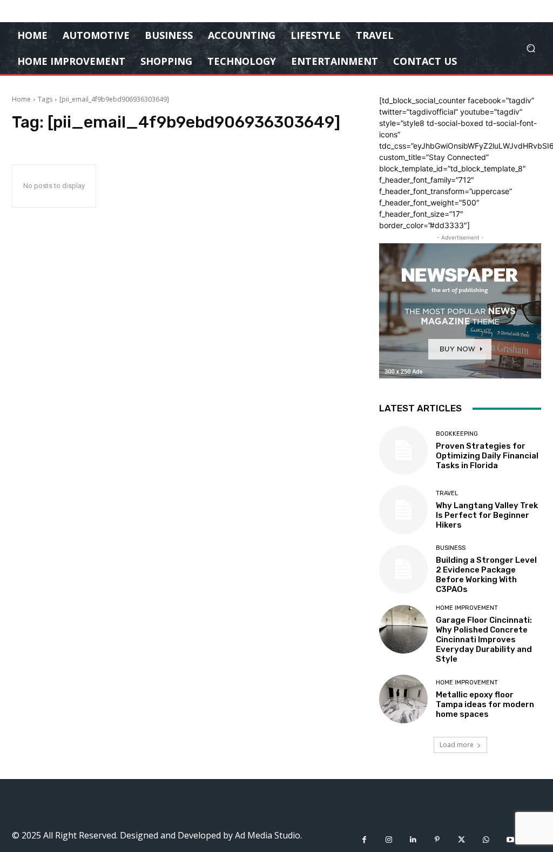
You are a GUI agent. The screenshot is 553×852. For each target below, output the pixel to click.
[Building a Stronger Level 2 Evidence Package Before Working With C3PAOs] (403, 569)
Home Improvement (467, 608)
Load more (457, 744)
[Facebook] (364, 839)
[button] (530, 48)
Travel (447, 493)
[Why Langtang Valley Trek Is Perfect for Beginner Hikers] (403, 509)
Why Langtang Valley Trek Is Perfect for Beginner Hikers (487, 515)
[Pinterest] (437, 839)
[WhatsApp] (485, 839)
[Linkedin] (412, 839)
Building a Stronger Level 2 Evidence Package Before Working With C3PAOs (486, 574)
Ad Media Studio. (268, 835)
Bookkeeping (457, 434)
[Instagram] (388, 839)
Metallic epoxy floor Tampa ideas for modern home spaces (485, 704)
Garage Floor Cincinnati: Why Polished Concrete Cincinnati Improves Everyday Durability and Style (484, 639)
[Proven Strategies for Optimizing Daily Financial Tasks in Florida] (403, 450)
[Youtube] (510, 839)
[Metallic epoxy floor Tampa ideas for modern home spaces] (403, 699)
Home (21, 99)
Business (451, 548)
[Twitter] (461, 839)
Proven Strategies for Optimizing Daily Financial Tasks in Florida (487, 455)
